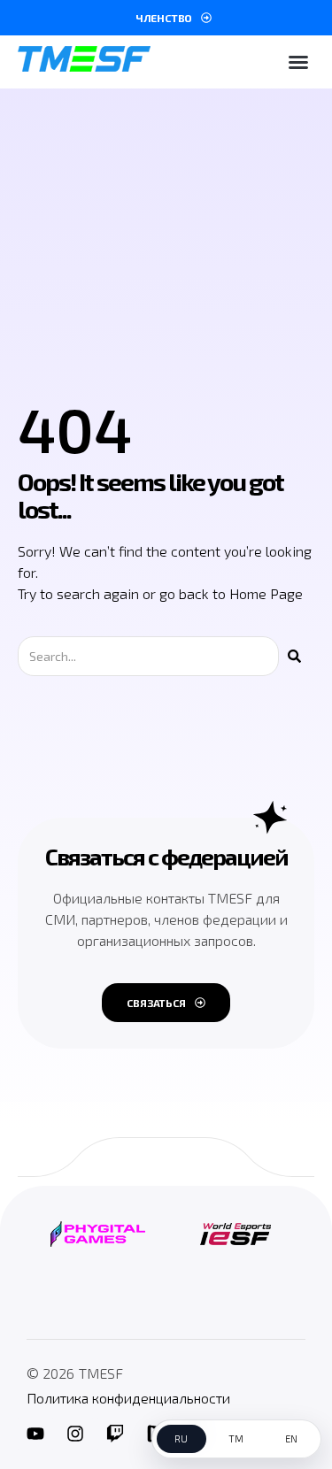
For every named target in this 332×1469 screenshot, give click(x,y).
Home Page (266, 593)
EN (291, 1438)
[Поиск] (294, 656)
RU (181, 1438)
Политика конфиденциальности (128, 1397)
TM (236, 1438)
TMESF (101, 1373)
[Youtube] (35, 1433)
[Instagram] (75, 1433)
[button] (298, 62)
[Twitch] (115, 1433)
